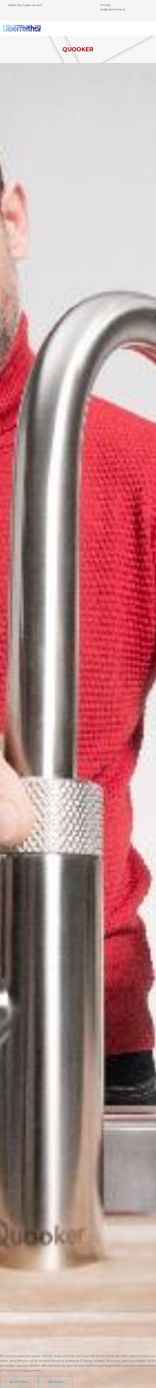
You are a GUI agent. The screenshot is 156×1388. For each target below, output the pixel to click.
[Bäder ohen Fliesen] (22, 28)
